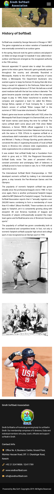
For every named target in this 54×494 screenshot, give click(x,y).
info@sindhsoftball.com (16, 476)
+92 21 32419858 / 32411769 (19, 464)
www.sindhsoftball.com (16, 470)
